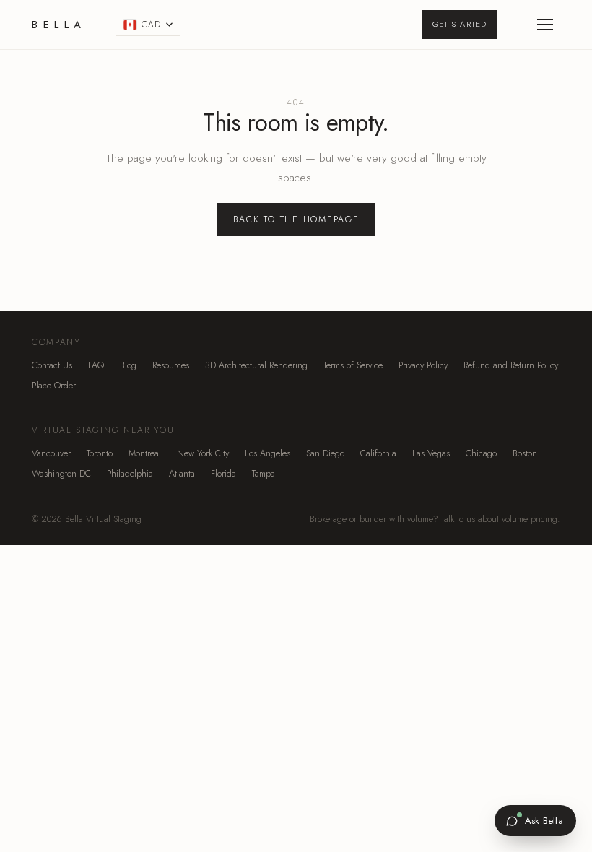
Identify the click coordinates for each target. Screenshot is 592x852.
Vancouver (51, 453)
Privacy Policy (423, 365)
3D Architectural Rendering (256, 365)
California (378, 453)
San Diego (325, 453)
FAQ (96, 365)
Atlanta (182, 473)
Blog (128, 365)
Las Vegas (431, 453)
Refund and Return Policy (510, 365)
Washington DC (61, 473)
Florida (223, 473)
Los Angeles (267, 453)
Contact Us (52, 365)
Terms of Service (353, 365)
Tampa (263, 473)
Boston (525, 453)
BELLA (59, 24)
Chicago (481, 453)
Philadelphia (130, 473)
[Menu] (545, 24)
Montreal (145, 453)
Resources (170, 365)
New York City (203, 453)
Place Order (54, 385)
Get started (459, 24)
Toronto (100, 453)
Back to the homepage (296, 219)
